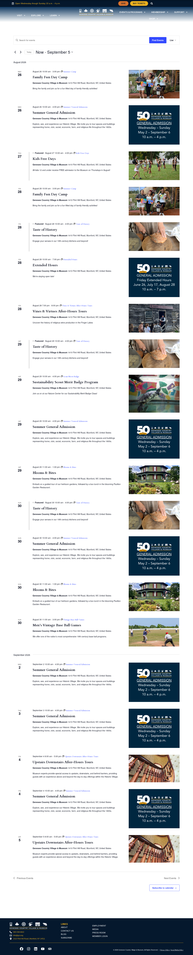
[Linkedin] (35, 948)
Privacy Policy (165, 950)
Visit (19, 15)
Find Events (158, 40)
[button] (152, 3)
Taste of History (45, 229)
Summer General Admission (54, 112)
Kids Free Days (44, 158)
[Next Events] (20, 52)
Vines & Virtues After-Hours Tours (60, 311)
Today (29, 52)
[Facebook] (21, 948)
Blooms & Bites (44, 472)
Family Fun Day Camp (50, 77)
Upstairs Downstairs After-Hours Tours (63, 762)
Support (179, 12)
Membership (158, 12)
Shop (152, 18)
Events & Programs (131, 12)
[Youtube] (42, 948)
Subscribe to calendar (163, 887)
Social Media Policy (177, 950)
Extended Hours (45, 265)
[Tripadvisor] (49, 948)
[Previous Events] (15, 52)
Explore (36, 15)
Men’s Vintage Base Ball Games (57, 625)
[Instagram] (28, 948)
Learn (53, 15)
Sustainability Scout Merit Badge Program (65, 382)
